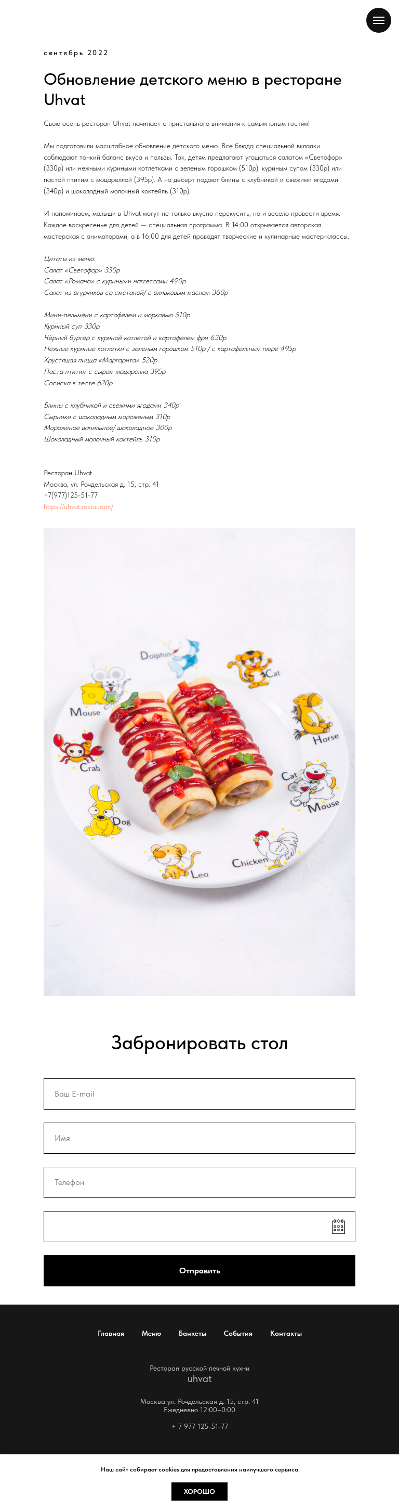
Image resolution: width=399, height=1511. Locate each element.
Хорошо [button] (199, 1491)
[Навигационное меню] (378, 20)
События (238, 1333)
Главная (111, 1333)
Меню (151, 1333)
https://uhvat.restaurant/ (78, 506)
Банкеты (192, 1333)
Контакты (286, 1333)
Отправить (199, 1270)
